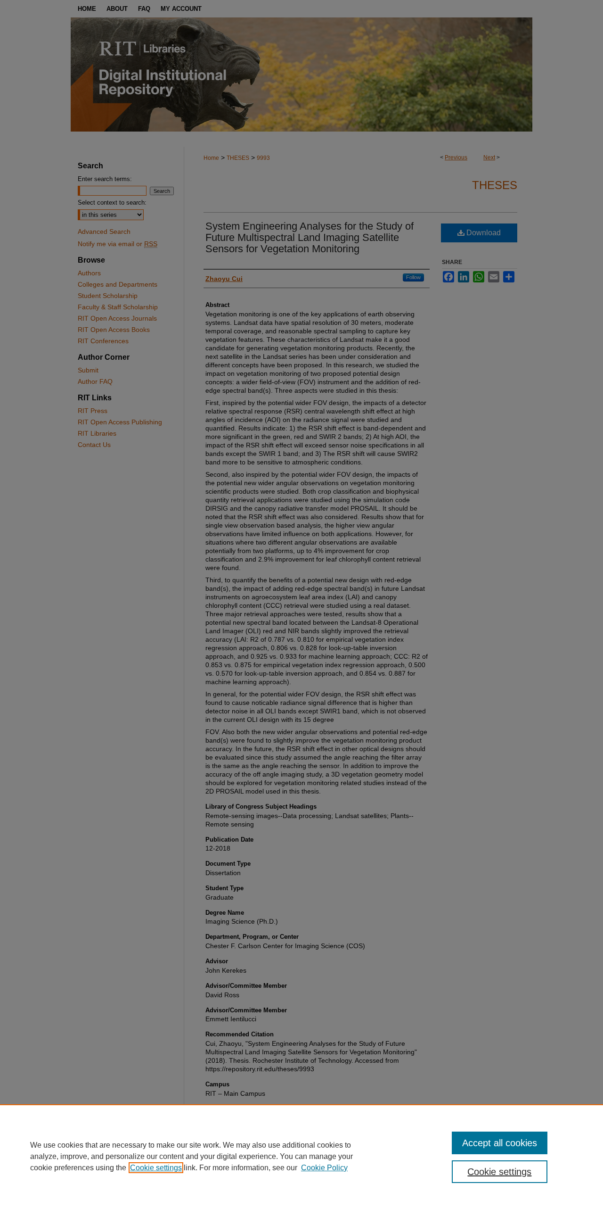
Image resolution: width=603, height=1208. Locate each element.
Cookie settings (156, 1168)
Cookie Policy (324, 1168)
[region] (301, 1156)
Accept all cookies (499, 1143)
